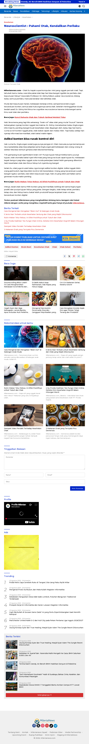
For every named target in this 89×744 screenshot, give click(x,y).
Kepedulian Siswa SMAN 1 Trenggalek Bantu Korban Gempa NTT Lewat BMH (49, 686)
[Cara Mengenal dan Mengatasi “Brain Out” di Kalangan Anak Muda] (23, 337)
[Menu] (5, 6)
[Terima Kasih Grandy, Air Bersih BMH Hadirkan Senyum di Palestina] (11, 665)
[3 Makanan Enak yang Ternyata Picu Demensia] (65, 415)
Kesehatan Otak (41, 247)
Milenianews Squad (39, 732)
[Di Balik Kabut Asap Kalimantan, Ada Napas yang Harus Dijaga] (44, 273)
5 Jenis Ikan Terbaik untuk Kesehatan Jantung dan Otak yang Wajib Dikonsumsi (38, 214)
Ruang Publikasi (36, 735)
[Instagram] (42, 726)
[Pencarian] (83, 6)
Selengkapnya (44, 695)
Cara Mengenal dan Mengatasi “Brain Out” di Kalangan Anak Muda (31, 211)
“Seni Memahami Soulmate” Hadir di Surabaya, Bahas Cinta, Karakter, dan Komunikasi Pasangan (49, 675)
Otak (54, 247)
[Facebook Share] (64, 256)
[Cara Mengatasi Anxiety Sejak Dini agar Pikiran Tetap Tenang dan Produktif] (72, 299)
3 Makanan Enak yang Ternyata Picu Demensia (24, 229)
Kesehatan (8, 22)
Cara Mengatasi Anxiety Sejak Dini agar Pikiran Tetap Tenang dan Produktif (72, 310)
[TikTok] (51, 726)
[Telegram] (55, 726)
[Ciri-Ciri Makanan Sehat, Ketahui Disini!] (72, 273)
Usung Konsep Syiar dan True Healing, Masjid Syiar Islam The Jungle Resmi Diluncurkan (46, 628)
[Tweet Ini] (69, 256)
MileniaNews (78, 203)
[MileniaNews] (16, 6)
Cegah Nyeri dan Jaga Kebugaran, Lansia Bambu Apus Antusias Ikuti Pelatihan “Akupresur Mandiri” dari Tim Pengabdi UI (16, 310)
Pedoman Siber (56, 732)
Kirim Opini (50, 735)
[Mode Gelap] (79, 6)
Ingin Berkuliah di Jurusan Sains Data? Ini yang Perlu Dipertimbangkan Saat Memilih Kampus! (44, 613)
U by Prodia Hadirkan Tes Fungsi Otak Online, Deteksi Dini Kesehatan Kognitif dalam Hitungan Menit (44, 222)
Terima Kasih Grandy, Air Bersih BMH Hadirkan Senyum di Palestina (47, 664)
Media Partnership (73, 732)
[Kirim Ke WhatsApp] (83, 256)
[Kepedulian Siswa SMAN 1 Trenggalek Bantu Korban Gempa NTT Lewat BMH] (11, 686)
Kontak (25, 732)
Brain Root (26, 247)
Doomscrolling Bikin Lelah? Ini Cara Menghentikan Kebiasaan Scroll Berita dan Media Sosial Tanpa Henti (15, 285)
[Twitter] (38, 726)
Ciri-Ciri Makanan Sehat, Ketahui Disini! (70, 284)
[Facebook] (34, 726)
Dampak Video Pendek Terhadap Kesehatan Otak (25, 226)
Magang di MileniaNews (67, 735)
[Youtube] (47, 726)
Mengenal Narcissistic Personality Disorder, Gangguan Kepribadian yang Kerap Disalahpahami (44, 310)
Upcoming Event (19, 735)
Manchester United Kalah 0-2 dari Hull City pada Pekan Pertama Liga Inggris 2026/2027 (46, 620)
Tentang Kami (14, 732)
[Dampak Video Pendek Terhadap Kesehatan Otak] (23, 415)
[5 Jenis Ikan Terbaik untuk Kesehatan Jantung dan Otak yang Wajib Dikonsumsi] (65, 337)
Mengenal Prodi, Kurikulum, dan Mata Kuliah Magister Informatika (36, 590)
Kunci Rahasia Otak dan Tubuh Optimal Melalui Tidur (40, 117)
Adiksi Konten (11, 247)
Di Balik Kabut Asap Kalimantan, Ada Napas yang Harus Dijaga (44, 285)
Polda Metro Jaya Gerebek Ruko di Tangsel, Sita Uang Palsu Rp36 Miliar (39, 582)
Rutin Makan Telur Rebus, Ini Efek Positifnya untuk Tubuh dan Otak (47, 182)
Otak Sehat (65, 247)
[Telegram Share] (78, 256)
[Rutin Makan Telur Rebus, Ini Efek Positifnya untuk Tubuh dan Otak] (23, 375)
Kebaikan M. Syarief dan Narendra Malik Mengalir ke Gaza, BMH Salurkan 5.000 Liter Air (50, 654)
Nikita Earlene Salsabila (17, 29)
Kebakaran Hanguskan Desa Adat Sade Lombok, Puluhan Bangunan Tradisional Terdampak (42, 598)
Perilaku (77, 247)
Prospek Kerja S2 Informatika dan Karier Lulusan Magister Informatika (38, 605)
